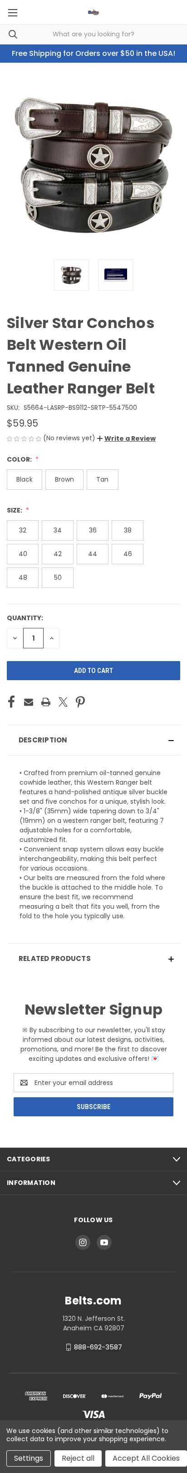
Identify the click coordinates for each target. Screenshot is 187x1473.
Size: (15, 510)
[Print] (45, 702)
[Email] (28, 702)
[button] (126, 438)
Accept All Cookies (146, 1458)
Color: (20, 459)
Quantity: (25, 617)
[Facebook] (11, 702)
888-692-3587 (98, 1347)
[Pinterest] (80, 702)
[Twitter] (63, 702)
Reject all (78, 1458)
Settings (28, 1458)
